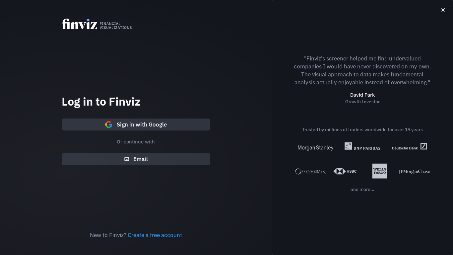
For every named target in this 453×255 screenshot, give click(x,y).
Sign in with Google (142, 124)
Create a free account (155, 235)
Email (140, 159)
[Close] (443, 10)
